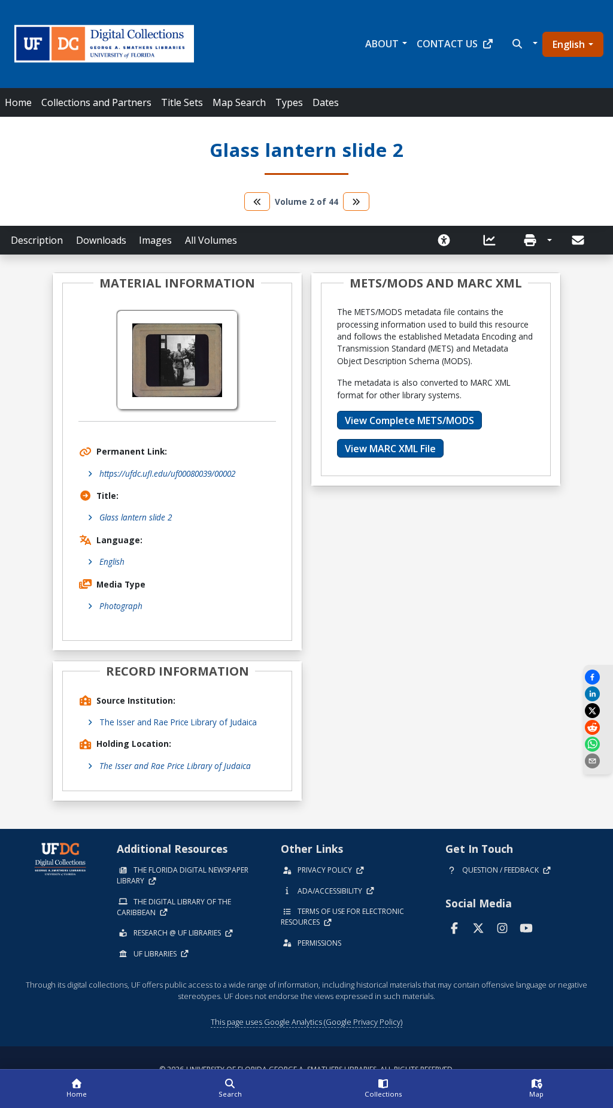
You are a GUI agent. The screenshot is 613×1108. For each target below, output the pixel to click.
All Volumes (211, 240)
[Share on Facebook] (598, 677)
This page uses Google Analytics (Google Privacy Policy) (306, 1021)
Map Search (239, 102)
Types (289, 102)
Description (37, 240)
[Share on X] (598, 710)
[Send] (579, 240)
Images (155, 240)
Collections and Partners (96, 102)
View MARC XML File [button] (390, 448)
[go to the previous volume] (257, 201)
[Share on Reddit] (598, 727)
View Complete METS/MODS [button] (409, 420)
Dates (325, 102)
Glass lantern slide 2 (135, 517)
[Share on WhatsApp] (598, 744)
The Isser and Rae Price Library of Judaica (178, 722)
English (569, 44)
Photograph (120, 605)
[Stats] (493, 240)
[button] (523, 44)
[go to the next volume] (356, 201)
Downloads (101, 240)
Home (18, 102)
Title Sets (182, 102)
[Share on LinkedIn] (598, 693)
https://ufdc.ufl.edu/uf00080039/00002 (167, 473)
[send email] (598, 760)
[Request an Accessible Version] (448, 240)
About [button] (382, 43)
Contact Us (447, 43)
